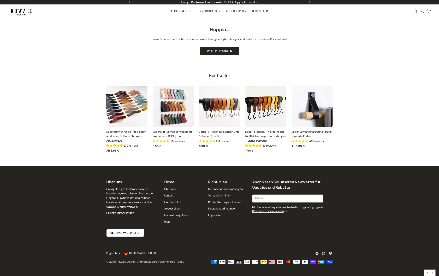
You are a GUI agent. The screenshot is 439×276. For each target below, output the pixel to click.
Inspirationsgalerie (176, 215)
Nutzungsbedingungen (222, 208)
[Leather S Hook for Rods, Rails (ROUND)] (219, 106)
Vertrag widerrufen (125, 233)
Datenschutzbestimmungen (225, 189)
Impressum (215, 215)
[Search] (415, 11)
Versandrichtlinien (219, 195)
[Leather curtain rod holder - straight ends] (312, 106)
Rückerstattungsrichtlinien (224, 202)
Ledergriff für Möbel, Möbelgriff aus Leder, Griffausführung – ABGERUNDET (126, 136)
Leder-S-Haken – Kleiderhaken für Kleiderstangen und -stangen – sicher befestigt (265, 136)
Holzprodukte (172, 202)
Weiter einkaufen (219, 51)
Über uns (170, 189)
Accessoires (172, 208)
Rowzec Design (126, 261)
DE (427, 272)
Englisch (111, 253)
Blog (167, 221)
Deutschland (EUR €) (142, 253)
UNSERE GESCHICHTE (120, 213)
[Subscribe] (319, 198)
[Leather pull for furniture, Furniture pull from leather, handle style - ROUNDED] (126, 106)
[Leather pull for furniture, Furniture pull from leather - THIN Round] (173, 106)
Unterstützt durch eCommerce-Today (160, 261)
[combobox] (430, 272)
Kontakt (169, 195)
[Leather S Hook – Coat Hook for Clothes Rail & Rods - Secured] (265, 106)
